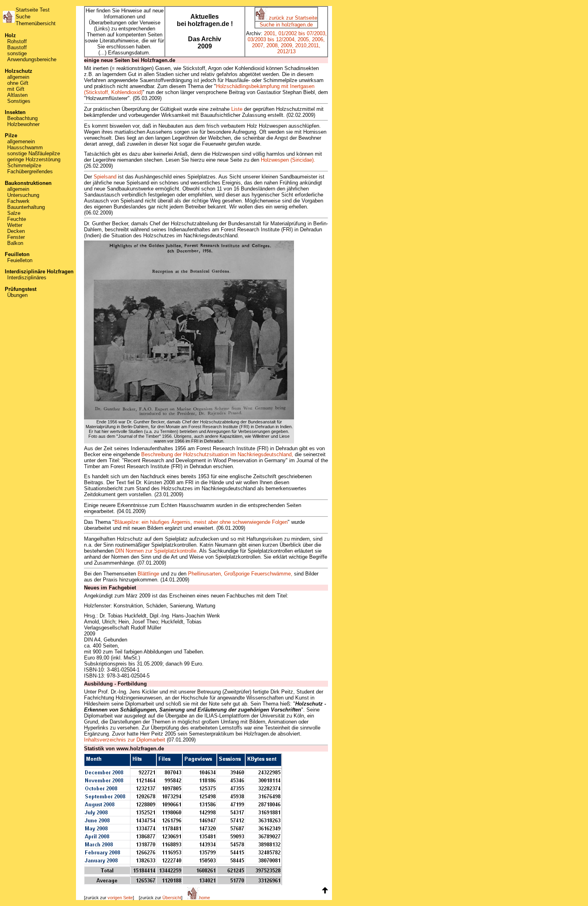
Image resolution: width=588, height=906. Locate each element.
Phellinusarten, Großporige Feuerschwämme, (240, 574)
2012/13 (286, 51)
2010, (301, 45)
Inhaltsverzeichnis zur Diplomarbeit (124, 740)
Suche (23, 17)
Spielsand (105, 177)
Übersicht (171, 897)
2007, (258, 45)
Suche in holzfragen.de (286, 25)
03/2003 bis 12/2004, (272, 39)
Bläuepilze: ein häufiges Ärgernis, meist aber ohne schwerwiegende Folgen (201, 522)
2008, (272, 45)
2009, (287, 45)
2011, (314, 45)
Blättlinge (148, 574)
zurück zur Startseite (292, 18)
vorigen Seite (120, 897)
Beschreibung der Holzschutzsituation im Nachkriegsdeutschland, (217, 454)
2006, (318, 39)
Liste (236, 109)
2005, (304, 39)
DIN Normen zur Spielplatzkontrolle (155, 551)
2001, (270, 33)
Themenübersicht (36, 23)
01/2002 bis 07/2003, (302, 33)
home (204, 897)
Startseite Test (33, 10)
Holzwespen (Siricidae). (288, 160)
